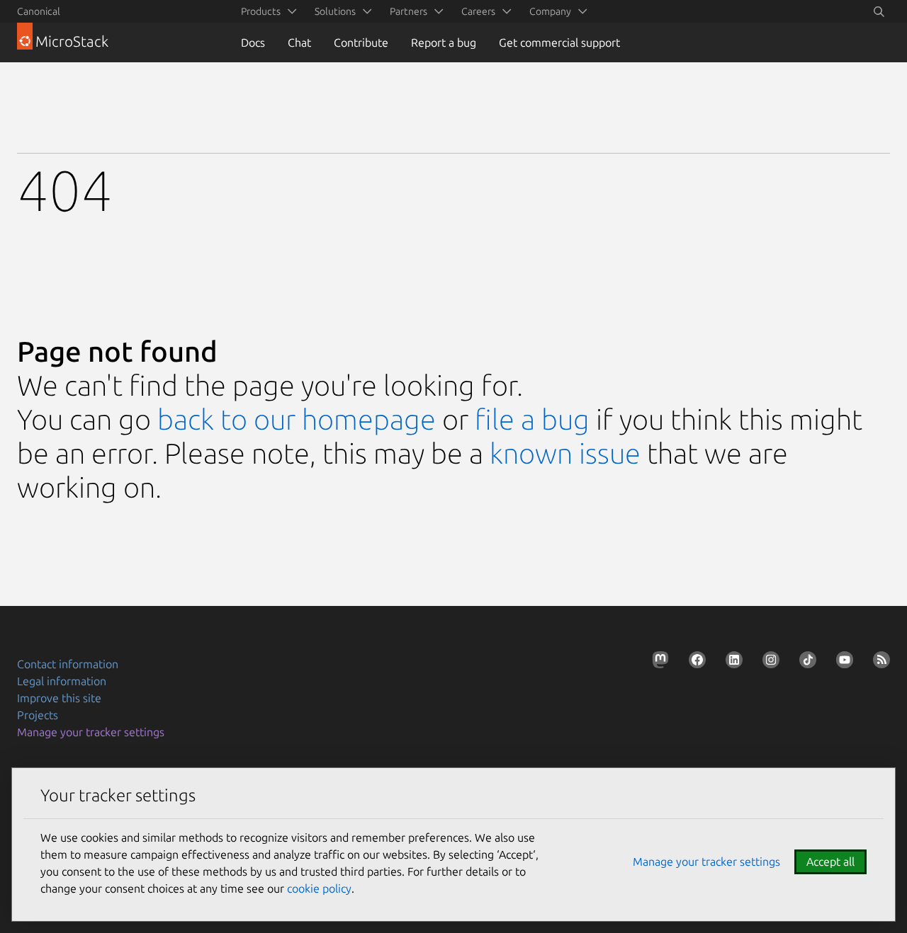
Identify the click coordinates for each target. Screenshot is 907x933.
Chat (299, 42)
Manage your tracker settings (90, 732)
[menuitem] (266, 11)
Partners (408, 11)
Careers (478, 11)
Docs (253, 42)
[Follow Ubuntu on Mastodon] (657, 662)
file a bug (532, 419)
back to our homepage (296, 419)
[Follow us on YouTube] (841, 662)
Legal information (61, 681)
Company (550, 11)
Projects (37, 715)
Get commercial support (559, 42)
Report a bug (443, 42)
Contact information (67, 664)
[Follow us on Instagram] (768, 662)
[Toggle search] (878, 11)
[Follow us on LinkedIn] (731, 662)
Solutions (335, 11)
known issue (565, 453)
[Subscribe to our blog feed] (878, 662)
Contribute (361, 42)
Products (261, 11)
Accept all (830, 861)
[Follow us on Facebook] (694, 662)
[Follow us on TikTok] (805, 662)
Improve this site (59, 698)
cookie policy (319, 888)
